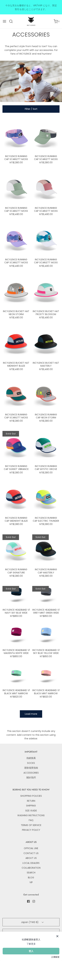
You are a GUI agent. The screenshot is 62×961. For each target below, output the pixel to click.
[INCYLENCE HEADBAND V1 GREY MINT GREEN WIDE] (46, 595)
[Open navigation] (4, 21)
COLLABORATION (31, 867)
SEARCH (31, 872)
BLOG (31, 877)
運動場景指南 (31, 767)
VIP (31, 882)
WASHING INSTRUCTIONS (31, 815)
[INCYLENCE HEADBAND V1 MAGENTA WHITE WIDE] (16, 635)
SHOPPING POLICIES (31, 796)
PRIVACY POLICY (31, 830)
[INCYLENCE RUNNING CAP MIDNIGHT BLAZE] (16, 497)
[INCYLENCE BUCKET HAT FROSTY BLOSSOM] (46, 290)
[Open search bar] (12, 21)
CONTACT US (31, 853)
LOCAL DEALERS (31, 863)
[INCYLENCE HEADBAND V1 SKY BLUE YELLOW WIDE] (46, 635)
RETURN (31, 800)
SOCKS (31, 763)
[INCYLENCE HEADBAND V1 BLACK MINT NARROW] (16, 675)
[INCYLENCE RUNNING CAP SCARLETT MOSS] (16, 135)
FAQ (31, 820)
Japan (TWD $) (30, 922)
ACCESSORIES (31, 772)
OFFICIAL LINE (31, 848)
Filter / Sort (31, 109)
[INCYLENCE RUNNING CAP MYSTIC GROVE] (46, 445)
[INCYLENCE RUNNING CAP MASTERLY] (46, 549)
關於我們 (31, 777)
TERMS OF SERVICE (31, 825)
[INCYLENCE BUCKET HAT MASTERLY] (46, 342)
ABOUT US (31, 858)
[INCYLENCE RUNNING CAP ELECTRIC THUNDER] (46, 497)
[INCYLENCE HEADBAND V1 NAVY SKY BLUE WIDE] (16, 595)
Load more (31, 714)
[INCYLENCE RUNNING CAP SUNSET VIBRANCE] (16, 445)
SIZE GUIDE (31, 810)
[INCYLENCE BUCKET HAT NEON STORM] (16, 290)
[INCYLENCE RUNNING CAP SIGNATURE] (16, 549)
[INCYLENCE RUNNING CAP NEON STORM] (46, 394)
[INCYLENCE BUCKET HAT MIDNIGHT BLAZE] (16, 342)
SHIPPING (31, 805)
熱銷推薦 (31, 758)
